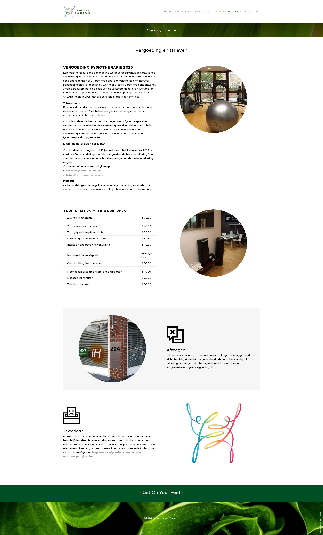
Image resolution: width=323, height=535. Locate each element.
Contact (250, 11)
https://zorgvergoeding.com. (84, 175)
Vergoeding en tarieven (228, 11)
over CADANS (182, 11)
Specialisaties (202, 11)
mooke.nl (321, 516)
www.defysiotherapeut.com (84, 170)
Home (167, 11)
